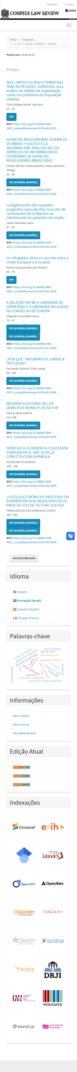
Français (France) (28, 618)
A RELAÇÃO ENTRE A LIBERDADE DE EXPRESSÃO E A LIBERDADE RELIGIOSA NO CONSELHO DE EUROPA (37, 306)
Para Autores (21, 724)
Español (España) (28, 609)
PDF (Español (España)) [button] (23, 182)
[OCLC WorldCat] (24, 1027)
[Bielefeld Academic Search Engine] (24, 970)
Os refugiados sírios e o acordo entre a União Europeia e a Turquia (37, 259)
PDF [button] (11, 116)
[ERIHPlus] (53, 827)
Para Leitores (21, 716)
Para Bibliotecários (25, 733)
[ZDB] (53, 1027)
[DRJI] (53, 970)
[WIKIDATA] (53, 998)
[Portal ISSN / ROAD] (24, 998)
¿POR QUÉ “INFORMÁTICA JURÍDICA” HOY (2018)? (36, 361)
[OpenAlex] (53, 884)
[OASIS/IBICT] (24, 941)
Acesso (69, 4)
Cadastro (52, 4)
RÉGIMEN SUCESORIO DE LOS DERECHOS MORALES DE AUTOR (32, 405)
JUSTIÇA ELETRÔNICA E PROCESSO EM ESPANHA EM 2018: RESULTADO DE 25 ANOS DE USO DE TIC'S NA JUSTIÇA (37, 501)
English (22, 592)
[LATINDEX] (53, 855)
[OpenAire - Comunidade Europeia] (24, 884)
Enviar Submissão (24, 558)
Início (13, 39)
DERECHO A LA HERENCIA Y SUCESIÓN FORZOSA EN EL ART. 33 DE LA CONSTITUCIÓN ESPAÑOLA (37, 452)
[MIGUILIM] (53, 912)
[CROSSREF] (24, 827)
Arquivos (28, 39)
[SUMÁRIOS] (53, 941)
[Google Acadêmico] (24, 855)
